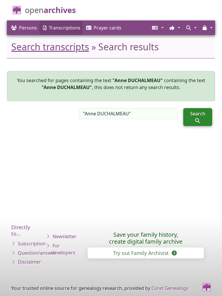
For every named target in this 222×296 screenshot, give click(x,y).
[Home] (207, 287)
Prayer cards (107, 28)
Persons (28, 28)
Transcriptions (64, 28)
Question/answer (37, 253)
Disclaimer (29, 262)
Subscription (32, 243)
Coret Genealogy (169, 288)
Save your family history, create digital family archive (145, 238)
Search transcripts (50, 46)
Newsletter (65, 236)
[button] (157, 28)
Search (197, 113)
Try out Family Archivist (141, 252)
